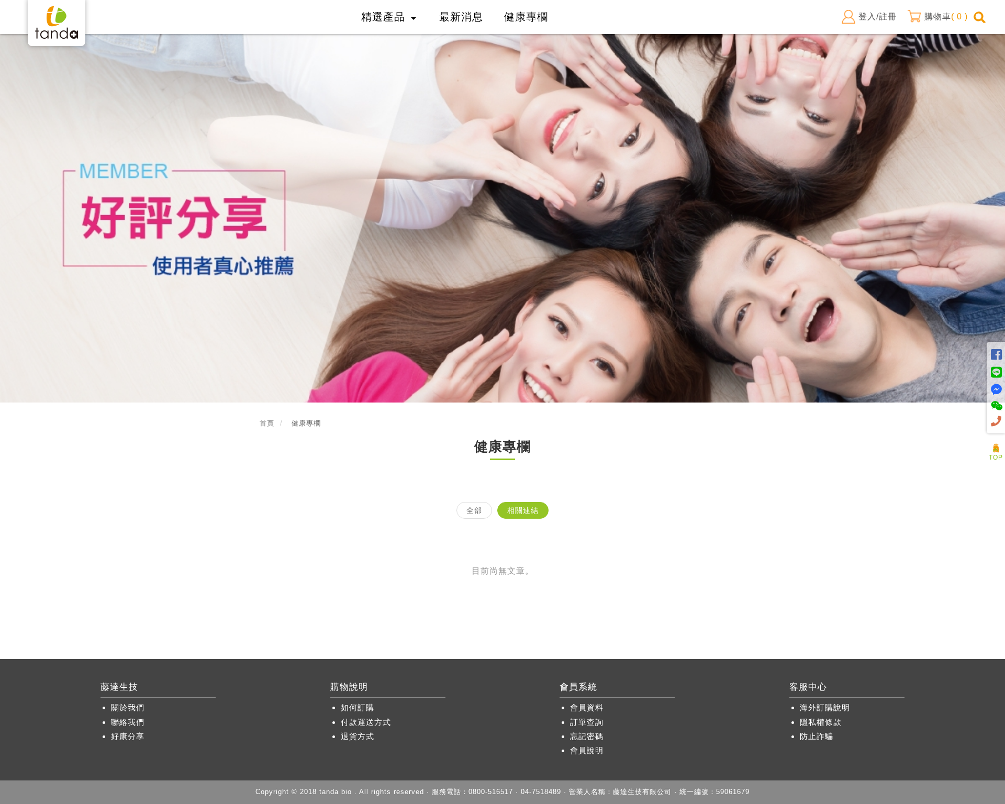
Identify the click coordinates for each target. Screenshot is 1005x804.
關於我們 (127, 707)
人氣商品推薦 (996, 440)
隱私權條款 (821, 722)
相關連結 (523, 510)
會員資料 (587, 707)
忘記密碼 (587, 736)
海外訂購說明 (825, 707)
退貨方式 (357, 736)
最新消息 (461, 17)
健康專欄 (526, 17)
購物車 (946, 16)
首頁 (267, 423)
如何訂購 (357, 707)
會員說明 (587, 750)
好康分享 (127, 736)
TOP (996, 457)
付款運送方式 (366, 722)
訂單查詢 (587, 722)
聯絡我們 (127, 722)
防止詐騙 (816, 736)
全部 (474, 510)
